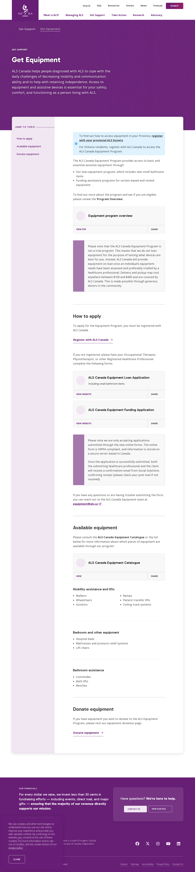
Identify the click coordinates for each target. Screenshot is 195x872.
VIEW (79, 576)
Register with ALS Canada (90, 340)
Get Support (97, 15)
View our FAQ (159, 809)
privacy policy (16, 847)
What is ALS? (51, 15)
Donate (174, 6)
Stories (130, 5)
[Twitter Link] (148, 843)
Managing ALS (74, 15)
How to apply (24, 138)
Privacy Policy (163, 864)
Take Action (119, 15)
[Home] (25, 10)
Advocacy (156, 15)
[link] (119, 220)
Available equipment (29, 146)
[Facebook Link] (137, 843)
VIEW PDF (81, 229)
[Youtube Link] (168, 843)
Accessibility (148, 864)
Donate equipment (28, 154)
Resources (113, 5)
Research (138, 15)
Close (16, 859)
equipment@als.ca (85, 504)
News (144, 5)
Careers (124, 864)
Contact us (134, 809)
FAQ (99, 5)
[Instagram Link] (158, 843)
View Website (83, 394)
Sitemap (135, 864)
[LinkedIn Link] (178, 843)
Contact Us (177, 864)
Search (86, 5)
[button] (156, 229)
